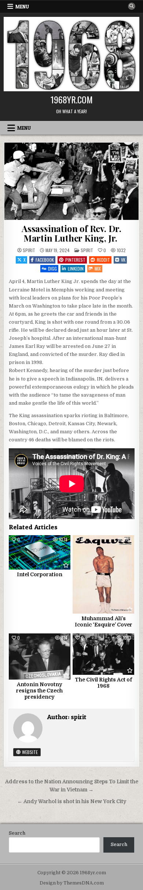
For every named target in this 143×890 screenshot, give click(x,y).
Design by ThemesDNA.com (72, 883)
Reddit (103, 260)
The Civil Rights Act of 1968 (103, 683)
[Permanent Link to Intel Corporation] (39, 552)
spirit (29, 250)
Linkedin (76, 268)
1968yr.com (72, 99)
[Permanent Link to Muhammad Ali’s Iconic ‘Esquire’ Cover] (103, 574)
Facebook (45, 260)
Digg (52, 268)
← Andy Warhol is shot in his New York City (71, 801)
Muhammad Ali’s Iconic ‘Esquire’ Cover (103, 621)
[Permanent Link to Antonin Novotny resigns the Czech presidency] (39, 656)
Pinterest (75, 260)
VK (123, 260)
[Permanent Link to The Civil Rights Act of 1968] (103, 654)
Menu (22, 7)
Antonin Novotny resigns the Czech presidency (39, 690)
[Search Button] (131, 6)
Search (17, 833)
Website (29, 752)
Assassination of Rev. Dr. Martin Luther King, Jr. (71, 233)
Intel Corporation (39, 574)
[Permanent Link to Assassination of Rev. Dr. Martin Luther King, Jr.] (71, 181)
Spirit (87, 250)
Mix (98, 268)
